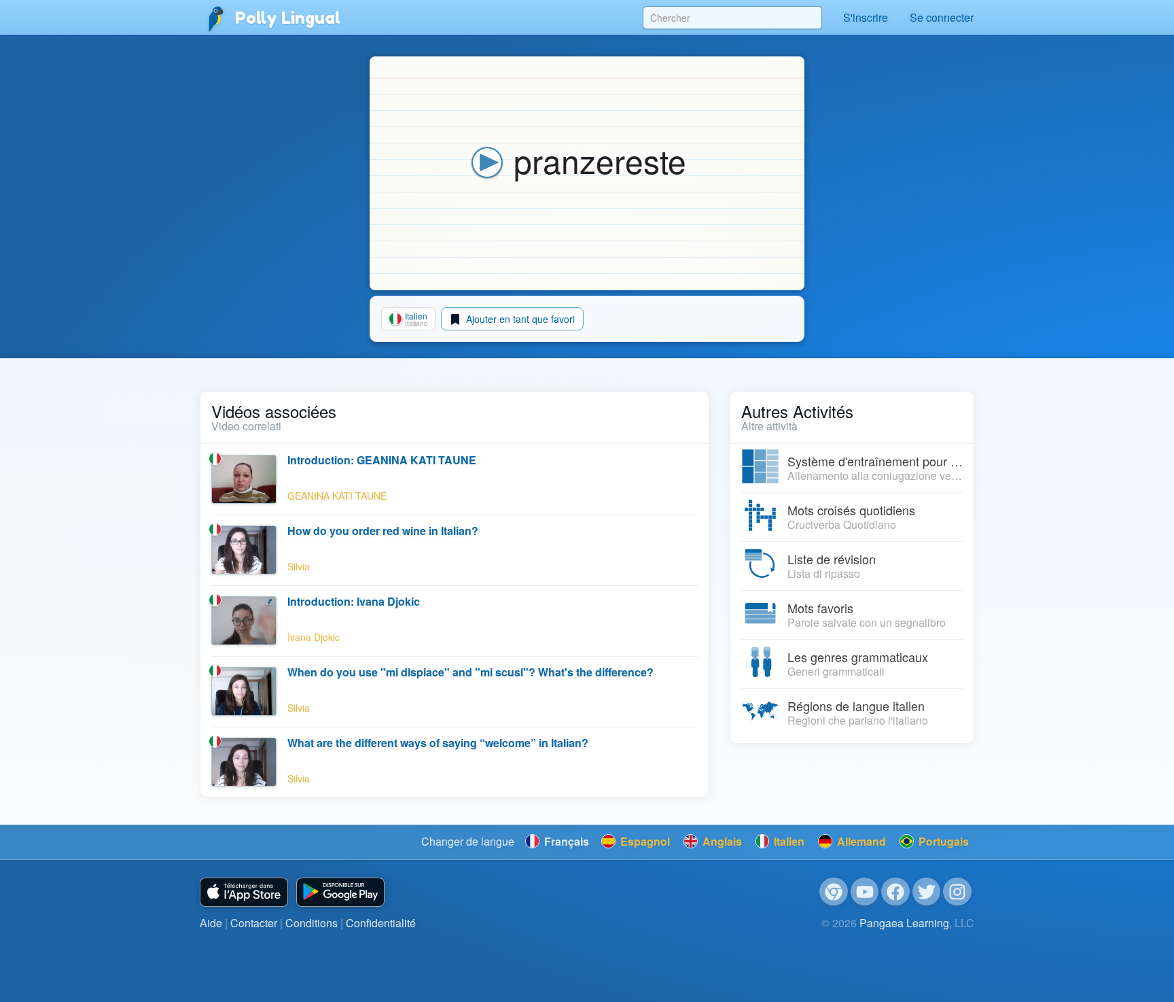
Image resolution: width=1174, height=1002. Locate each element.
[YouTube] (865, 892)
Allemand (860, 841)
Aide (211, 923)
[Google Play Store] (340, 892)
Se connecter (942, 17)
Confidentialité (381, 923)
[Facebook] (895, 892)
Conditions (311, 923)
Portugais (942, 841)
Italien (787, 841)
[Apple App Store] (244, 892)
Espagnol (644, 841)
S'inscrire (865, 17)
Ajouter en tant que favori (519, 319)
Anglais (721, 841)
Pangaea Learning (904, 923)
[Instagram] (957, 892)
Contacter (253, 923)
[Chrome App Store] (833, 892)
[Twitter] (926, 892)
